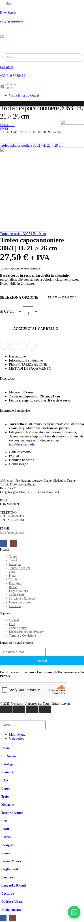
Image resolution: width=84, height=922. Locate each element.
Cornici (6, 837)
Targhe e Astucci (12, 812)
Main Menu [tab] (17, 734)
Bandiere (7, 877)
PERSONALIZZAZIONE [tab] (28, 364)
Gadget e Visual (12, 901)
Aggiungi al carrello (35, 329)
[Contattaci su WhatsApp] (74, 912)
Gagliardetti (9, 869)
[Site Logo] (42, 44)
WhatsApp (32, 346)
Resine (5, 853)
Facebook (4, 346)
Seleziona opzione (19, 297)
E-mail (23, 346)
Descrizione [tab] (17, 356)
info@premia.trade (12, 532)
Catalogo (7, 764)
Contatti (7, 772)
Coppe (5, 788)
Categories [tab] (16, 738)
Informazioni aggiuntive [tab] (26, 360)
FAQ (4, 780)
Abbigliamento (11, 909)
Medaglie (7, 804)
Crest (5, 821)
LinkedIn (13, 346)
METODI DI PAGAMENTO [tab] (30, 368)
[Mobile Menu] (3, 31)
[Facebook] (3, 543)
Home (5, 748)
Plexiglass (7, 845)
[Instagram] (13, 543)
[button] (2, 718)
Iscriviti (42, 660)
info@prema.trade (21, 444)
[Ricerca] (59, 57)
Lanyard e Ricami (13, 885)
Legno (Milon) (11, 861)
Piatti (5, 829)
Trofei (5, 796)
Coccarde (7, 893)
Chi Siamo (8, 756)
